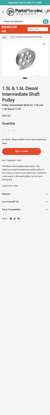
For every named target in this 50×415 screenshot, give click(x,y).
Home (4, 37)
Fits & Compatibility (11, 209)
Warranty (6, 194)
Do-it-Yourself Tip (10, 202)
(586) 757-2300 (34, 2)
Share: (5, 218)
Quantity (8, 123)
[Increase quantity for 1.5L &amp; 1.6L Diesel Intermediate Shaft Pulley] (13, 130)
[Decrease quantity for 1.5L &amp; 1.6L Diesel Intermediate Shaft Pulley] (4, 130)
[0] (46, 11)
